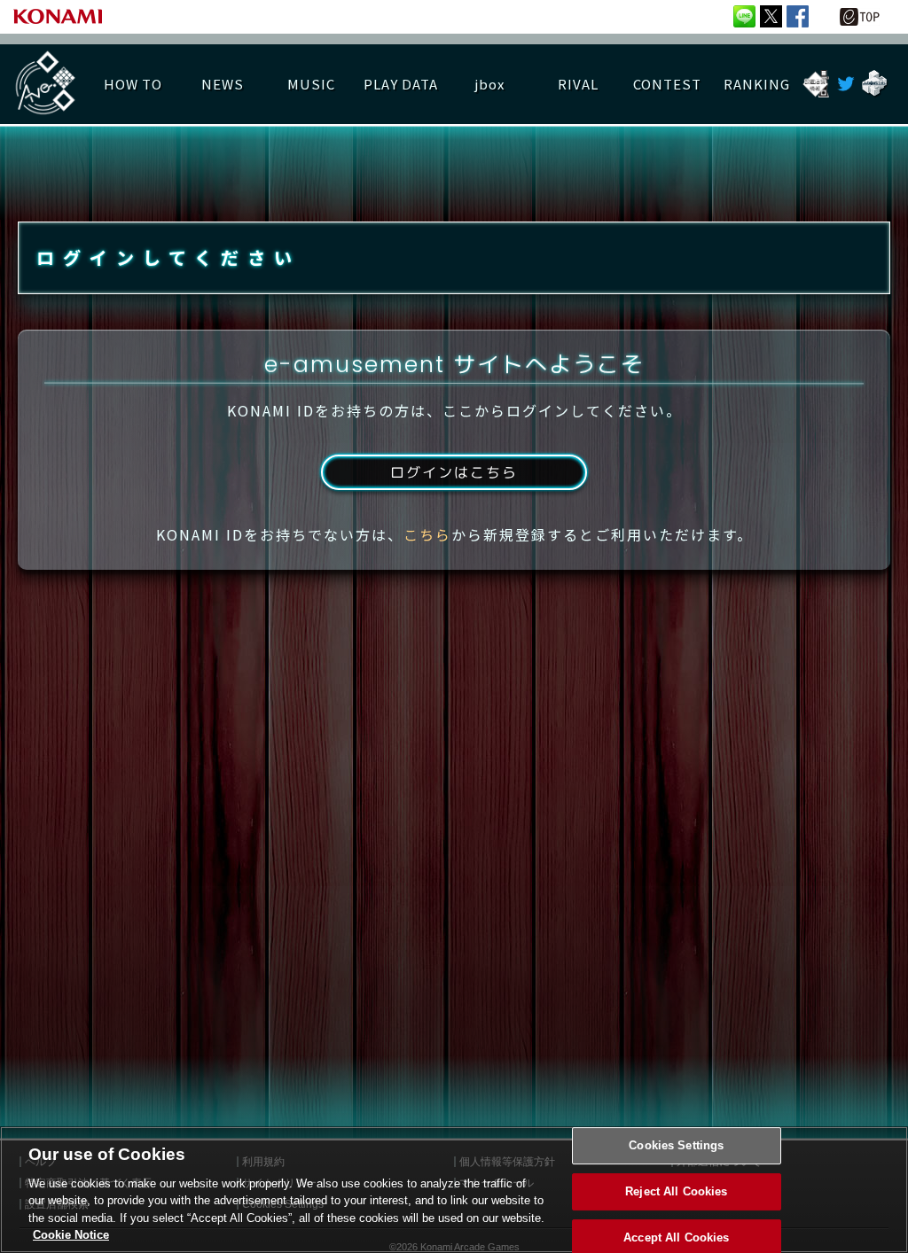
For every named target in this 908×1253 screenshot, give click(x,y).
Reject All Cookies (676, 1191)
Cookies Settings (676, 1146)
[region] (454, 1189)
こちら (427, 534)
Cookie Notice (71, 1234)
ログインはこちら (454, 472)
